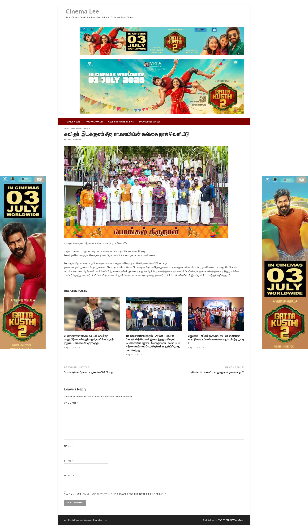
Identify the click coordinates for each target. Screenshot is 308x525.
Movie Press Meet (149, 121)
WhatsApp (237, 520)
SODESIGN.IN (225, 520)
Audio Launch (94, 121)
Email (68, 460)
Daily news (73, 121)
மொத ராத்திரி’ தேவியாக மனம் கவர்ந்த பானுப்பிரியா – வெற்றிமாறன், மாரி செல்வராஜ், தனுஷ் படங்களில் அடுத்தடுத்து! (89, 339)
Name (68, 446)
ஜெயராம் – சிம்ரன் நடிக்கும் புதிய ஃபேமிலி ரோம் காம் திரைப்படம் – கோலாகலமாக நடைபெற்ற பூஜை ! (216, 339)
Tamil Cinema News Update (77, 128)
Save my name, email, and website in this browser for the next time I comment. (115, 494)
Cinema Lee (82, 11)
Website (69, 475)
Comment (71, 403)
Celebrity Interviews (121, 121)
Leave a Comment (72, 139)
